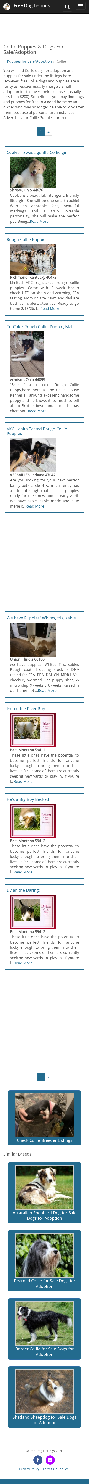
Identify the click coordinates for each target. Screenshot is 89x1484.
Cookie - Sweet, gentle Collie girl (37, 152)
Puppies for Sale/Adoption (29, 61)
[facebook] (37, 1460)
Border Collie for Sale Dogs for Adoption (44, 1351)
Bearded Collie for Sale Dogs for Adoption (44, 1283)
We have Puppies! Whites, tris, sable (41, 618)
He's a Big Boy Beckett (28, 799)
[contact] (50, 1460)
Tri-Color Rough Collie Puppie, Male (41, 326)
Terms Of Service (56, 1469)
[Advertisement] (44, 25)
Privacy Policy (29, 1469)
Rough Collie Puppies (27, 239)
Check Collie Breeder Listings (44, 1140)
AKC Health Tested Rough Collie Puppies (37, 431)
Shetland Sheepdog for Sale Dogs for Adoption (44, 1419)
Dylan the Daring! (23, 890)
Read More (39, 221)
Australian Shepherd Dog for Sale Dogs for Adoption (44, 1215)
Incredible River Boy (26, 708)
